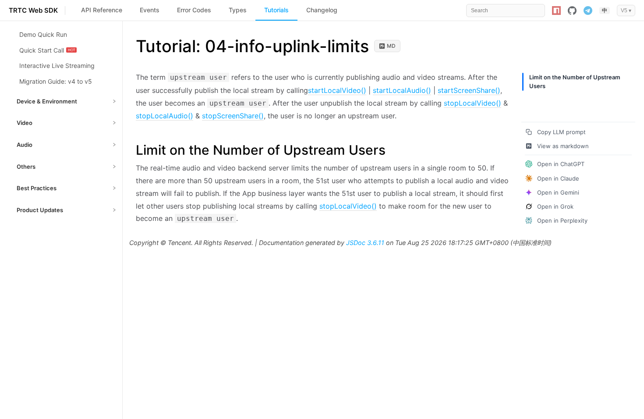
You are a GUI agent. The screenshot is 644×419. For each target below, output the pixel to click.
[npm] (556, 10)
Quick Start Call (41, 50)
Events (149, 10)
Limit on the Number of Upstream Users (574, 81)
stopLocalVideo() (472, 103)
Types (238, 10)
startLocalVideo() (337, 90)
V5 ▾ (626, 10)
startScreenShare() (469, 90)
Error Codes (194, 10)
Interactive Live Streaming (57, 65)
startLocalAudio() (402, 90)
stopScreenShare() (233, 115)
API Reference (101, 10)
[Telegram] (588, 10)
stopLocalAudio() (164, 115)
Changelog (321, 10)
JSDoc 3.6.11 (365, 242)
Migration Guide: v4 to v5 (55, 81)
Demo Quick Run (43, 34)
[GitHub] (572, 10)
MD (391, 46)
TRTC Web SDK (33, 10)
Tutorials (276, 10)
